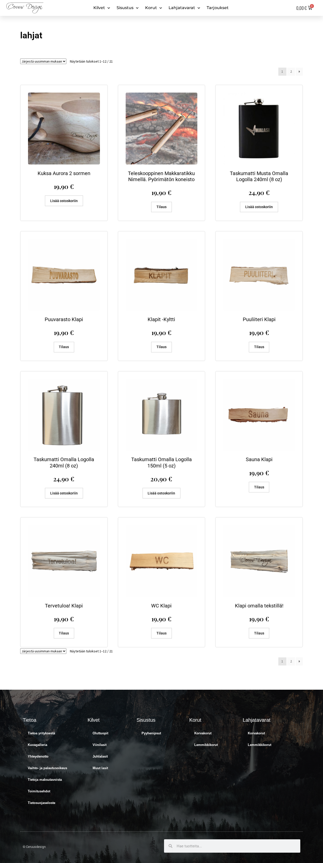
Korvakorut (202, 733)
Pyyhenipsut (151, 733)
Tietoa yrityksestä (41, 733)
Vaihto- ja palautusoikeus (47, 768)
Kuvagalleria (37, 745)
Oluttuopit (100, 733)
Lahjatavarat (182, 7)
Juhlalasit (100, 756)
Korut (151, 7)
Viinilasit (99, 745)
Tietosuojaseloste (41, 803)
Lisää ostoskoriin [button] (64, 201)
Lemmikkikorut (206, 745)
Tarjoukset (218, 7)
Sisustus (125, 7)
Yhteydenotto (38, 756)
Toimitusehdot (39, 791)
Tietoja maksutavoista (45, 780)
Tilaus (161, 207)
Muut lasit (100, 768)
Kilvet (99, 7)
